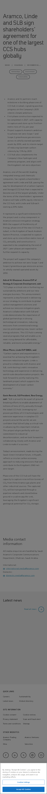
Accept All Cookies (23, 789)
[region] (23, 778)
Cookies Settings (23, 782)
